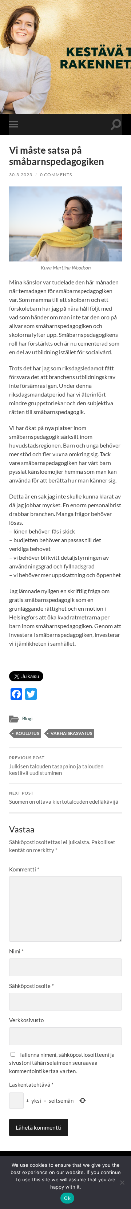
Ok (67, 1198)
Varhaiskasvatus (71, 733)
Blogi (27, 718)
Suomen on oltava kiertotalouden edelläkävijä (63, 798)
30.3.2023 (20, 174)
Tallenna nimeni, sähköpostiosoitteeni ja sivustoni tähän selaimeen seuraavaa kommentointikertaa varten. (62, 1062)
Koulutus (27, 733)
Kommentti (24, 869)
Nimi (16, 951)
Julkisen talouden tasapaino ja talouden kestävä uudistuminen (56, 766)
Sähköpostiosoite (31, 985)
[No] (122, 1182)
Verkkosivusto (26, 1020)
